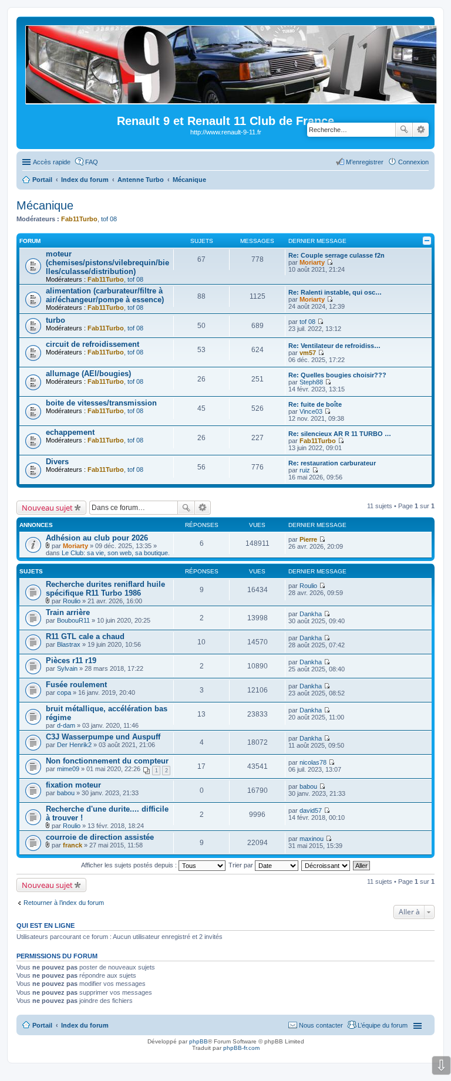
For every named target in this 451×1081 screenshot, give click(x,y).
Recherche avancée (421, 130)
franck (72, 845)
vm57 (307, 352)
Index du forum (85, 1025)
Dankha (310, 613)
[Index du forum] (232, 99)
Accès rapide (51, 161)
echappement (70, 432)
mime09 (68, 768)
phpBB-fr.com (241, 1048)
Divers (57, 461)
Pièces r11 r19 (71, 660)
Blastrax (68, 644)
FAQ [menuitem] (91, 161)
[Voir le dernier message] (330, 262)
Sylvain (67, 668)
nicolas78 (313, 762)
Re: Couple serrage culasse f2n (336, 255)
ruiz (304, 470)
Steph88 (311, 382)
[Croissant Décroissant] (326, 865)
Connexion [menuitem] (413, 161)
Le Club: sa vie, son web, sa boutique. (116, 552)
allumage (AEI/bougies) (88, 373)
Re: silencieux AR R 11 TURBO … (339, 433)
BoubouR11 (73, 620)
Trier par (241, 865)
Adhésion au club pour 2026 (97, 537)
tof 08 (109, 218)
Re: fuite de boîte (315, 404)
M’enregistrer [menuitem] (364, 161)
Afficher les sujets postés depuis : (130, 865)
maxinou (311, 838)
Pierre (308, 539)
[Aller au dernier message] (322, 539)
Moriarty (312, 262)
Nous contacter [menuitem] (321, 1025)
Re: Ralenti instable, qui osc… (335, 292)
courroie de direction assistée (100, 837)
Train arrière (68, 612)
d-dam (66, 725)
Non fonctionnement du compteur (107, 760)
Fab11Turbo (79, 218)
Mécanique (44, 205)
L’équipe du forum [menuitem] (383, 1025)
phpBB (198, 1041)
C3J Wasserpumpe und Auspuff (103, 736)
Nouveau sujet (47, 507)
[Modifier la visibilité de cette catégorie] (427, 240)
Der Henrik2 (74, 744)
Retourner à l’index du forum (63, 902)
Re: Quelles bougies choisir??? (337, 375)
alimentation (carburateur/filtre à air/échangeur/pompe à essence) (105, 295)
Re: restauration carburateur (332, 463)
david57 (310, 810)
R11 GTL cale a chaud (85, 636)
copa (64, 692)
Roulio (71, 600)
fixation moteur (73, 785)
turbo (55, 320)
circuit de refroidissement (92, 344)
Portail (42, 179)
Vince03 (310, 411)
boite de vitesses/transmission (101, 402)
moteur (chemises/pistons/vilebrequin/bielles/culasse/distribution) (107, 262)
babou (66, 792)
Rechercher (404, 130)
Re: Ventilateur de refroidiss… (334, 345)
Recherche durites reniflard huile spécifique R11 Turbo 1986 (105, 588)
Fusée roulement (76, 684)
